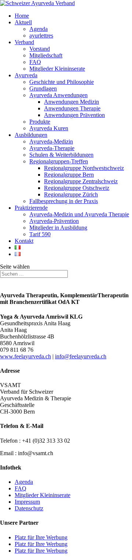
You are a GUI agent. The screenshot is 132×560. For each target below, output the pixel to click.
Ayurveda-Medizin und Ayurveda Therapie (79, 214)
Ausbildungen (31, 135)
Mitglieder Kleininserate (57, 68)
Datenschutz (29, 508)
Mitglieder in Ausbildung (58, 227)
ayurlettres (41, 35)
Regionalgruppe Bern (69, 174)
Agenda (38, 29)
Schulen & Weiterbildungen (61, 155)
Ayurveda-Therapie (51, 148)
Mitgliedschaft (45, 55)
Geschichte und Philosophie (61, 82)
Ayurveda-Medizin (51, 141)
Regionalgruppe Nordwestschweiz (84, 168)
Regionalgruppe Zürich (71, 194)
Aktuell (23, 22)
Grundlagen (43, 88)
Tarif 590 (40, 234)
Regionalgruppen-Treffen (58, 161)
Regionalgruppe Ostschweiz (76, 188)
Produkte (39, 121)
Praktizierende (31, 208)
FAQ (35, 62)
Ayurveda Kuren (48, 128)
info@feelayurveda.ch (80, 356)
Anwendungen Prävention (74, 115)
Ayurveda (26, 75)
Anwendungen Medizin (71, 102)
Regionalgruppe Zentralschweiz (81, 181)
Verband (24, 42)
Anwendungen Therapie (72, 108)
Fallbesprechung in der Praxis (63, 201)
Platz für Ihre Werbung (41, 537)
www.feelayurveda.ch (25, 356)
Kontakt (24, 241)
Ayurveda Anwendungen (58, 95)
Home (22, 16)
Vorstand (39, 49)
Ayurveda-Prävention (54, 221)
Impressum (27, 502)
